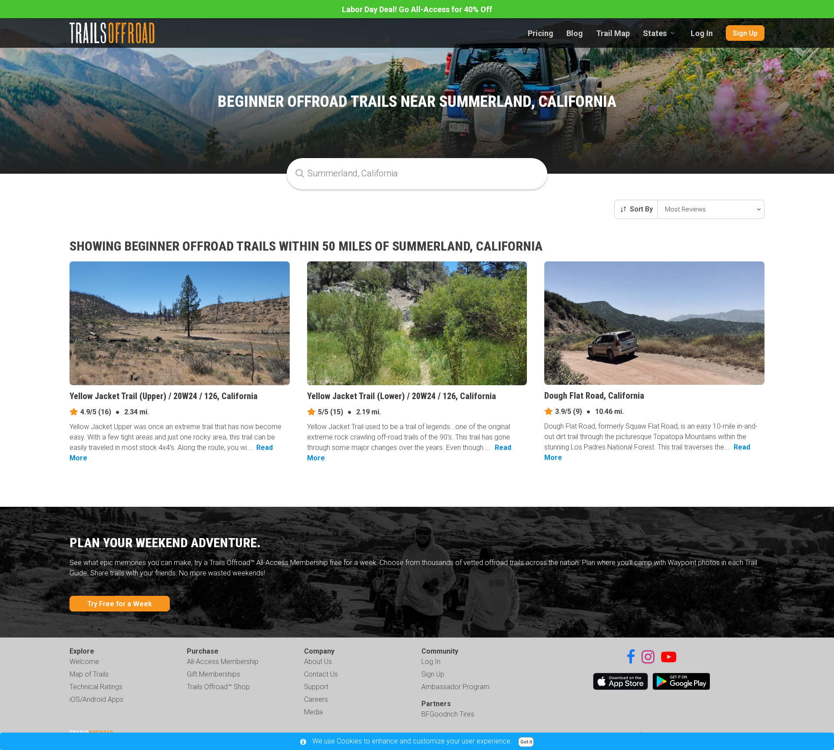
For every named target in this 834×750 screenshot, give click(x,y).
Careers (316, 699)
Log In (702, 33)
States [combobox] (655, 33)
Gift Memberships (213, 674)
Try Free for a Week (119, 604)
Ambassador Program (455, 687)
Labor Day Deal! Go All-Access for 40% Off (417, 9)
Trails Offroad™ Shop (218, 687)
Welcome (84, 661)
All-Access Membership (222, 661)
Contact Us (321, 674)
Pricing (540, 33)
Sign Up (745, 33)
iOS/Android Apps (96, 699)
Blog (574, 33)
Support (316, 687)
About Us (318, 661)
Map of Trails (89, 674)
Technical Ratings (96, 687)
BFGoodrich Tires (447, 714)
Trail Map (613, 33)
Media (313, 712)
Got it (526, 742)
